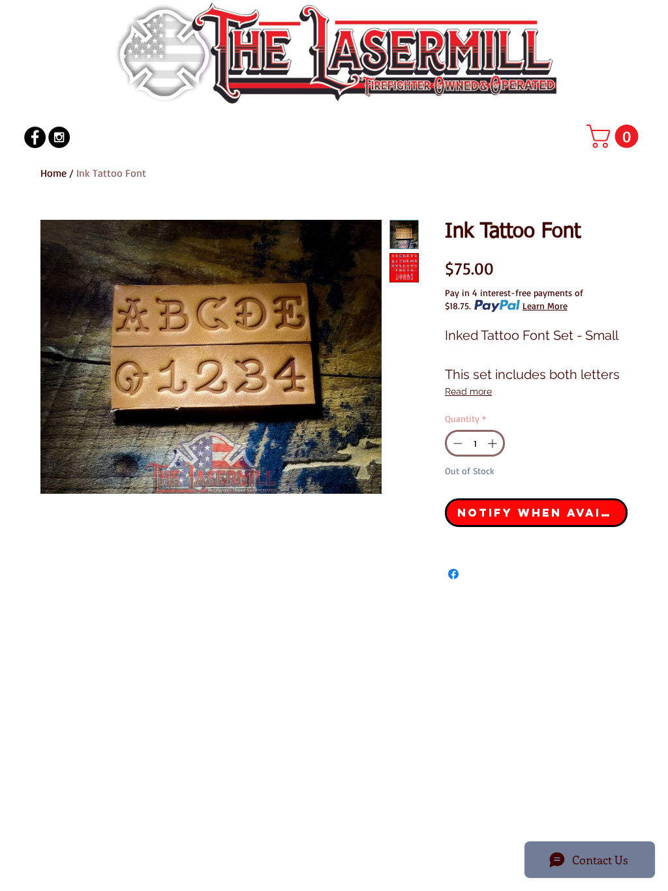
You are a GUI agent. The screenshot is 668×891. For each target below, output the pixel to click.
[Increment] (493, 443)
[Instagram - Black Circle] (59, 137)
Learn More (545, 305)
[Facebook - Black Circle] (35, 137)
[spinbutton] (474, 443)
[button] (615, 136)
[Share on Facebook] (453, 574)
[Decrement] (456, 443)
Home (53, 172)
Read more (468, 391)
